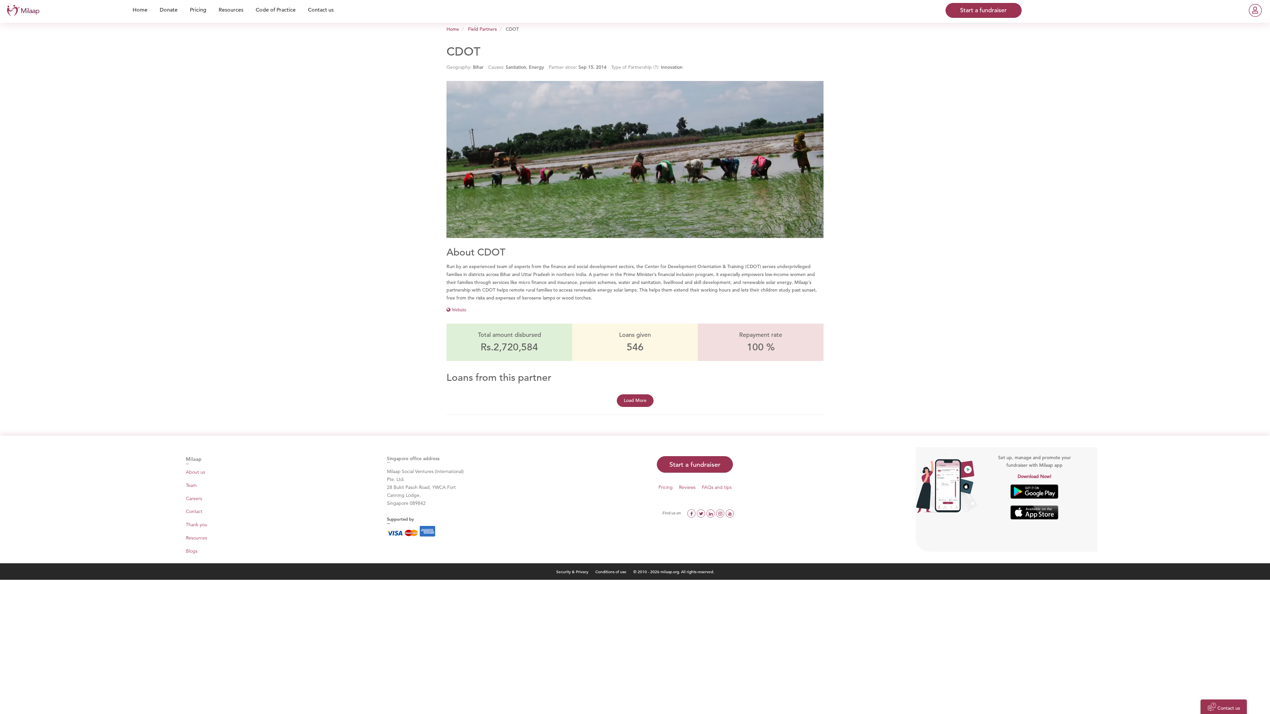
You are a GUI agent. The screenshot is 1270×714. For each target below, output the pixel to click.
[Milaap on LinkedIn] (711, 513)
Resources (196, 538)
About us (195, 472)
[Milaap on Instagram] (721, 513)
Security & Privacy (572, 571)
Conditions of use (611, 571)
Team (191, 485)
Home (452, 29)
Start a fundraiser (694, 464)
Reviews (687, 487)
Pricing (665, 487)
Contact (194, 511)
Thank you (196, 525)
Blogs (191, 551)
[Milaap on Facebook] (692, 513)
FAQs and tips (717, 487)
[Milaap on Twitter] (701, 513)
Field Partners (482, 29)
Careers (194, 498)
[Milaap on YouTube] (730, 513)
